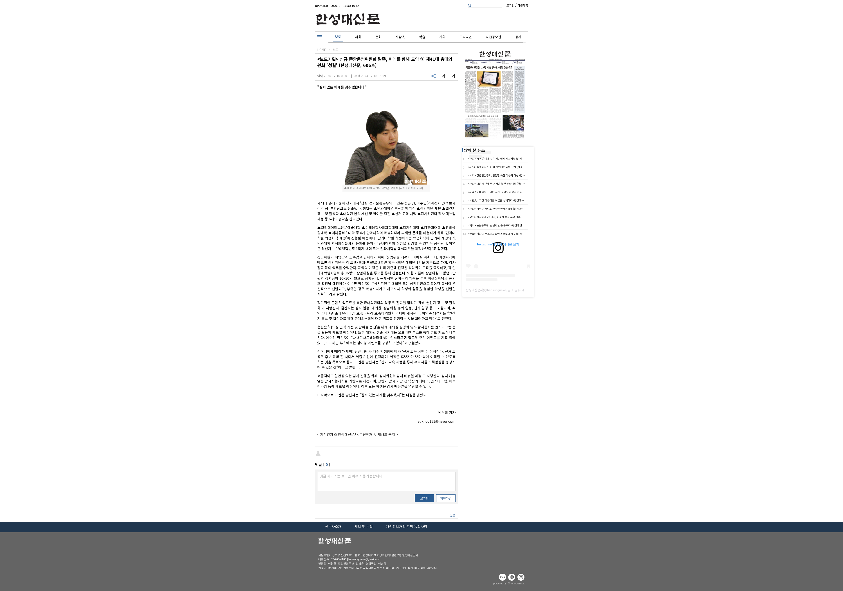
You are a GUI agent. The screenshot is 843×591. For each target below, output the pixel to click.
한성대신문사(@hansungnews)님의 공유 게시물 (498, 290)
